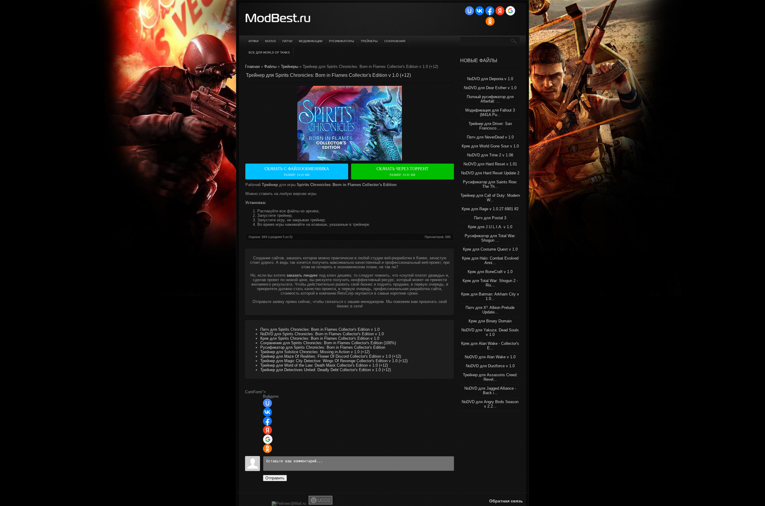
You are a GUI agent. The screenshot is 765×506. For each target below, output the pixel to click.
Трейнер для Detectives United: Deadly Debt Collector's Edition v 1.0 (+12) (325, 370)
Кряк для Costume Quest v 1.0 (490, 249)
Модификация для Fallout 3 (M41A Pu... (490, 112)
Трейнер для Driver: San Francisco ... (490, 125)
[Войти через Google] (510, 11)
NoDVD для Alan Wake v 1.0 (490, 357)
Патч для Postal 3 (490, 218)
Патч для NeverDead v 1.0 (490, 137)
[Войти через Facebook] (489, 10)
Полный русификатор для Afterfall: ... (490, 99)
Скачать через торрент (403, 171)
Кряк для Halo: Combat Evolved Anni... (490, 260)
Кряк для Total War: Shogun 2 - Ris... (490, 282)
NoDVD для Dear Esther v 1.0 (490, 88)
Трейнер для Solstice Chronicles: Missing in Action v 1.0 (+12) (315, 352)
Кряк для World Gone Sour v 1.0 (490, 146)
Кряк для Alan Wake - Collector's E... (490, 345)
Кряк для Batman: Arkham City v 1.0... (490, 296)
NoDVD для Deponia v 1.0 (490, 79)
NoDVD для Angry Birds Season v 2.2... (490, 404)
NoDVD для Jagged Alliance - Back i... (490, 390)
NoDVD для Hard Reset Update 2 (490, 173)
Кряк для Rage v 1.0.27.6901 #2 (490, 209)
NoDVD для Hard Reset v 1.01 (490, 164)
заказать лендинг (302, 275)
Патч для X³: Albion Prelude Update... (490, 309)
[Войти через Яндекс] (499, 10)
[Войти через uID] (469, 10)
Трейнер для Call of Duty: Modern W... (490, 197)
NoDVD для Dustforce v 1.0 (490, 366)
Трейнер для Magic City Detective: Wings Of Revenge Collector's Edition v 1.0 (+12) (334, 361)
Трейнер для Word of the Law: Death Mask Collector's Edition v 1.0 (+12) (324, 365)
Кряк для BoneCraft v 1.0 (490, 271)
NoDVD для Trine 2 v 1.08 (490, 155)
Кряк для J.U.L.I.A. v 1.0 (490, 227)
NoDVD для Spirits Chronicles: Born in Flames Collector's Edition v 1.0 (322, 334)
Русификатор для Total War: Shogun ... (490, 238)
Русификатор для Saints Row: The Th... (490, 184)
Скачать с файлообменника (296, 171)
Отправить (274, 478)
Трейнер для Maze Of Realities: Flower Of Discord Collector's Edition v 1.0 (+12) (330, 356)
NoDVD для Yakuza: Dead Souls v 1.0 (490, 332)
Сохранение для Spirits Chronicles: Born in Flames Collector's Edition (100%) (328, 343)
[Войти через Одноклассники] (490, 21)
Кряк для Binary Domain (490, 321)
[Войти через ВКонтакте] (479, 10)
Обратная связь (506, 501)
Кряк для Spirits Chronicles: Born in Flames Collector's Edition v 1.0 (319, 338)
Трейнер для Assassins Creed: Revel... (490, 377)
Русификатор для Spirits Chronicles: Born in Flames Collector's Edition (322, 347)
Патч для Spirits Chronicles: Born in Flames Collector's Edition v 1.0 (320, 329)
